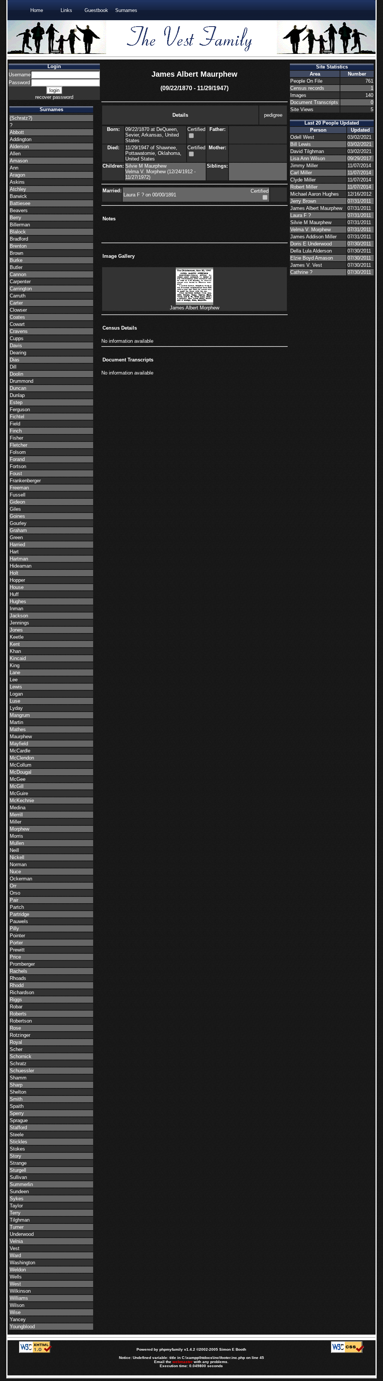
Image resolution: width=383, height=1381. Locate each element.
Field (15, 424)
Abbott (17, 132)
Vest (14, 1248)
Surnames (126, 10)
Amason (19, 161)
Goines (17, 516)
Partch (17, 907)
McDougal (20, 772)
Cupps (17, 338)
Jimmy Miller (304, 165)
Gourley (18, 523)
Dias (14, 360)
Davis (16, 345)
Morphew (19, 829)
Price (15, 957)
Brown (16, 253)
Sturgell (18, 1170)
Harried (17, 544)
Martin (16, 722)
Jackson (19, 615)
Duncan (18, 388)
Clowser (18, 310)
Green (16, 537)
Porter (16, 942)
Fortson (18, 466)
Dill (13, 367)
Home (36, 10)
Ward (15, 1255)
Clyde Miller (303, 180)
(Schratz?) (21, 118)
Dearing (18, 352)
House (17, 587)
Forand (17, 459)
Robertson (21, 1021)
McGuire (19, 793)
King (14, 665)
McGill (17, 786)
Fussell (17, 495)
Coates (17, 317)
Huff (14, 594)
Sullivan (18, 1177)
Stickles (18, 1142)
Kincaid (18, 658)
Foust (16, 473)
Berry (15, 217)
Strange (18, 1163)
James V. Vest (306, 265)
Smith (16, 1099)
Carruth (17, 296)
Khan (15, 651)
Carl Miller (301, 172)
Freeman (19, 488)
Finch (16, 431)
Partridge (19, 914)
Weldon (18, 1269)
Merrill (16, 815)
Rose (15, 1028)
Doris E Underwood (311, 244)
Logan (16, 694)
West (15, 1284)
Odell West (302, 137)
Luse (15, 701)
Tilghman (20, 1220)
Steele (17, 1134)
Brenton (18, 246)
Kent (15, 644)
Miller (15, 822)
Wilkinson (20, 1291)
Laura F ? (134, 195)
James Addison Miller (313, 236)
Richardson (22, 992)
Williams (19, 1298)
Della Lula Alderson (311, 251)
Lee (14, 679)
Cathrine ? (301, 272)
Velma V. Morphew (146, 171)
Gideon (17, 502)
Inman (16, 608)
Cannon (18, 274)
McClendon (22, 758)
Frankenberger (25, 480)
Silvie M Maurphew (145, 166)
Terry (15, 1213)
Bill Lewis (300, 144)
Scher (16, 1049)
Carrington (21, 288)
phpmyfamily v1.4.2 (177, 1349)
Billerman (20, 224)
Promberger (22, 964)
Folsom (18, 452)
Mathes (18, 729)
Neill (14, 850)
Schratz (18, 1063)
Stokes (17, 1149)
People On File (306, 81)
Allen (15, 153)
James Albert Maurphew (316, 208)
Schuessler (22, 1070)
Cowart (17, 324)
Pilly (14, 928)
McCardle (20, 751)
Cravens (19, 331)
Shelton (18, 1092)
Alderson (19, 146)
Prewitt (17, 950)
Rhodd (17, 985)
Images (298, 95)
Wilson (17, 1305)
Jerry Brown (303, 201)
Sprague (19, 1120)
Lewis (16, 687)
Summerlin (21, 1184)
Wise (15, 1312)
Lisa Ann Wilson (307, 158)
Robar (16, 1006)
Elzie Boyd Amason (311, 258)
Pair (14, 900)
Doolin (16, 374)
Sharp (16, 1085)
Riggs (16, 999)
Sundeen (19, 1191)
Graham (18, 530)
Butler (16, 267)
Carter (16, 303)
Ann (14, 168)
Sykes (17, 1198)
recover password (54, 97)
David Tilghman (307, 151)
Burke (16, 260)
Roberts (18, 1014)
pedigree (273, 115)
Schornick (20, 1056)
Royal (16, 1042)
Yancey (18, 1319)
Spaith (17, 1106)
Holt (14, 573)
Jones (16, 630)
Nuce (15, 871)
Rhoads (18, 978)
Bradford (19, 239)
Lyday (16, 708)
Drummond (21, 381)
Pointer (17, 935)
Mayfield (19, 743)
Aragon (17, 175)
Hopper (17, 580)
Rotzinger (20, 1035)
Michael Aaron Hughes (314, 194)
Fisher (16, 438)
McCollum (20, 765)
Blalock (18, 232)
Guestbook (96, 10)
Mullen (17, 843)
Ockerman (21, 879)
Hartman (19, 559)
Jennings (19, 623)
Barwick (18, 196)
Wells (16, 1277)
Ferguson (20, 409)
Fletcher (18, 445)
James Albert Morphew (194, 308)
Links (66, 10)
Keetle (17, 637)
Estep (16, 402)
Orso (15, 893)
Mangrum (20, 715)
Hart (14, 551)
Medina (17, 807)
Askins (17, 182)
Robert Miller (304, 187)
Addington (20, 139)
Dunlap (17, 395)
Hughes (18, 601)
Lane (15, 672)
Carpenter (20, 281)
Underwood (22, 1234)
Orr (13, 886)
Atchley (18, 189)
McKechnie (22, 800)
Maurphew (21, 736)
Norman (18, 864)
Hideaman (20, 566)
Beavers (19, 210)
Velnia (16, 1241)
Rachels (18, 971)
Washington (22, 1262)
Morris (16, 836)
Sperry (17, 1113)
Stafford (18, 1127)
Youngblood (22, 1326)
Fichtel (17, 416)
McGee (17, 779)
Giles (15, 509)
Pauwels (19, 921)
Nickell (17, 857)
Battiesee (20, 203)
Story (15, 1156)
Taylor (16, 1206)
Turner (17, 1227)
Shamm (18, 1078)
